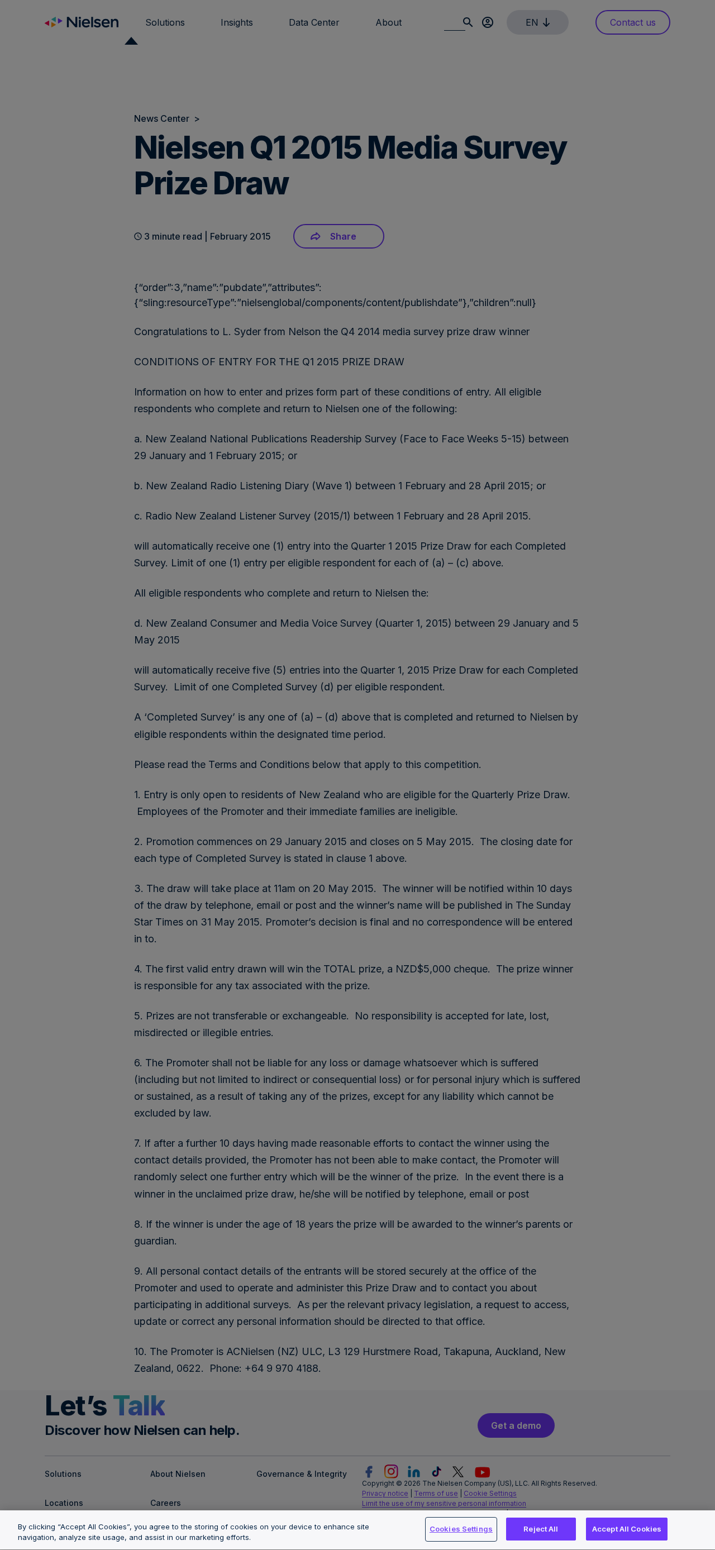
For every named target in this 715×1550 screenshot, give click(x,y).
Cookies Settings (461, 1528)
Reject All (540, 1528)
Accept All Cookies (626, 1528)
